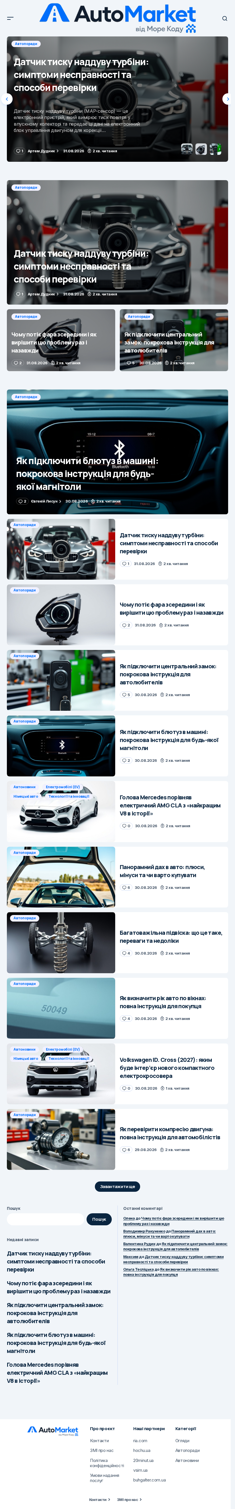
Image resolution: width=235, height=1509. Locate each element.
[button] (10, 18)
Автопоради (26, 43)
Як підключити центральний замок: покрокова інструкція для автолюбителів (55, 1313)
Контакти (98, 1499)
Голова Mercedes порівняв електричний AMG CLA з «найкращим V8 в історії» (57, 1373)
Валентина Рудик (139, 1243)
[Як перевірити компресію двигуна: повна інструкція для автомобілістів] (61, 1139)
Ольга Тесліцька (138, 1269)
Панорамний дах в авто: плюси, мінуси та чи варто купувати (169, 1234)
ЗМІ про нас (127, 1499)
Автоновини (24, 786)
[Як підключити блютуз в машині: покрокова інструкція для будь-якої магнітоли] (117, 452)
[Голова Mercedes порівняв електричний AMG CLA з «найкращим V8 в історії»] (61, 811)
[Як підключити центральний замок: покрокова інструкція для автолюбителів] (174, 340)
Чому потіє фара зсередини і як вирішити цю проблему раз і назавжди (58, 1287)
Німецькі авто (25, 796)
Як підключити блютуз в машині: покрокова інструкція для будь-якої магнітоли (56, 1343)
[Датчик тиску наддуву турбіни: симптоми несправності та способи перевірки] (117, 242)
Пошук (13, 1208)
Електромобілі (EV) (63, 786)
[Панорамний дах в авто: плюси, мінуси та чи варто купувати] (61, 877)
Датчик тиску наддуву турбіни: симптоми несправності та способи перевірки (56, 1261)
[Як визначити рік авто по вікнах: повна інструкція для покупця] (61, 1008)
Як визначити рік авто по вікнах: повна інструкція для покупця (171, 1272)
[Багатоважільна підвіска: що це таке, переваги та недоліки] (61, 942)
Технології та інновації (68, 796)
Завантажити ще (117, 1186)
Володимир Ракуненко (144, 1231)
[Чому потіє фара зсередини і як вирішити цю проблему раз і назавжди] (117, 99)
